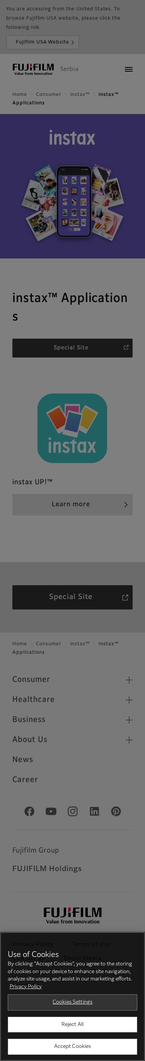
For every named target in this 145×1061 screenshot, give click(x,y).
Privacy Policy (26, 986)
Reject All (72, 1024)
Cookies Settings (72, 1002)
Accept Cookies (72, 1046)
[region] (72, 996)
